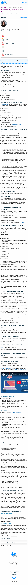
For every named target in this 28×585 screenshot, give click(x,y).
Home (2, 7)
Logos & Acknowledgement (14, 571)
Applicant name (17, 540)
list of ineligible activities (16, 124)
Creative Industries (5, 104)
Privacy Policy (14, 572)
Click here (2, 322)
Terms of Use (14, 574)
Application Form (8, 39)
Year (12, 540)
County (2, 540)
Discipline (7, 540)
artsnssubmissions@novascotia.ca (7, 368)
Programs (5, 7)
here (23, 222)
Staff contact (14, 567)
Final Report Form (8, 50)
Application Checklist (8, 35)
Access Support (14, 535)
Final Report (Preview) (9, 54)
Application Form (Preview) (10, 43)
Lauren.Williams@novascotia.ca (16, 31)
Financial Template (8, 47)
